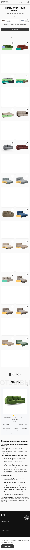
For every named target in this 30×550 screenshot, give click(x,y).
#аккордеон (17, 24)
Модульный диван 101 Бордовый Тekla (21, 156)
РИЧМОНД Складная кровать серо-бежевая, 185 (7, 320)
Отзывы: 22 (4, 197)
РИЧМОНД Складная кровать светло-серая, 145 (7, 190)
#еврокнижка (23, 24)
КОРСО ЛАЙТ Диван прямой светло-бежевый (7, 288)
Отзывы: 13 (18, 231)
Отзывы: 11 (18, 99)
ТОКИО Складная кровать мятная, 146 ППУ (21, 352)
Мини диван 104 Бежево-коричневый (21, 123)
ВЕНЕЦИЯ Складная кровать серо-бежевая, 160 (22, 320)
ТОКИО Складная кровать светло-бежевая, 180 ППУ (21, 255)
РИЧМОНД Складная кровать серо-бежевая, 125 (21, 288)
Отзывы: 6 (18, 199)
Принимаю (7, 546)
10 (17, 374)
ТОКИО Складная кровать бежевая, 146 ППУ (7, 352)
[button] (26, 20)
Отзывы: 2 (4, 132)
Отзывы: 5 (4, 231)
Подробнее (8, 542)
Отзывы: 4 (4, 328)
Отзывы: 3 (18, 296)
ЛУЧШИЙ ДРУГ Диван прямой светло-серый (6, 156)
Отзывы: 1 (18, 64)
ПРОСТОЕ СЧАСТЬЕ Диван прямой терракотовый (22, 56)
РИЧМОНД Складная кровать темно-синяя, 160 (21, 223)
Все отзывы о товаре (8, 432)
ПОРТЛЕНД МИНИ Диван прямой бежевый (7, 223)
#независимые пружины (9, 24)
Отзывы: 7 (4, 66)
